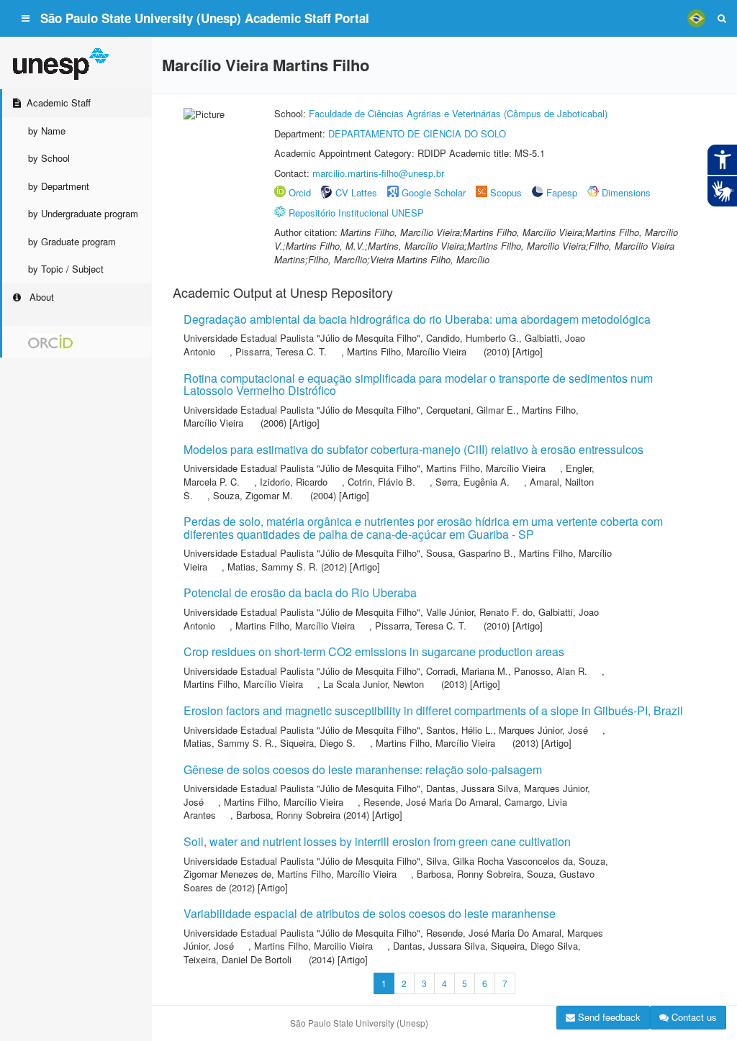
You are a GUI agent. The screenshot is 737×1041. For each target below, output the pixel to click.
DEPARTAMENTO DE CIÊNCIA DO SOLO (417, 133)
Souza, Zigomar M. (253, 495)
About (40, 297)
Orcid (300, 192)
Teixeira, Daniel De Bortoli (237, 959)
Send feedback (608, 1017)
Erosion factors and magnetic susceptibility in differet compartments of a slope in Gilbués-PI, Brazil (433, 710)
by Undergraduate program (83, 213)
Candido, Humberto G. (472, 338)
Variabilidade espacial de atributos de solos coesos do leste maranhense (370, 913)
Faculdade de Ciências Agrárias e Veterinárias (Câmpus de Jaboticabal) (458, 113)
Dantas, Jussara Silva (472, 788)
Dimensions (626, 192)
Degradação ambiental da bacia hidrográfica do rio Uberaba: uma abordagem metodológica (417, 319)
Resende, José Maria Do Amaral (431, 802)
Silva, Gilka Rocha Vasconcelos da (499, 861)
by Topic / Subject (66, 269)
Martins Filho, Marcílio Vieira (406, 351)
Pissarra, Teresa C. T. (281, 351)
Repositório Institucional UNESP (356, 212)
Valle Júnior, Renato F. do (479, 612)
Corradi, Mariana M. (467, 671)
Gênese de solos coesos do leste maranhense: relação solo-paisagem (363, 769)
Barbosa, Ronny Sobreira (288, 815)
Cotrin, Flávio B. (381, 481)
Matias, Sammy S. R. (272, 566)
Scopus (506, 192)
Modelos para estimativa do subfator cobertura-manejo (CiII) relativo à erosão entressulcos (413, 449)
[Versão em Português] (696, 18)
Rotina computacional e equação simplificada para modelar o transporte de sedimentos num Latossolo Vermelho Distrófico (418, 384)
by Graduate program (72, 241)
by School (49, 158)
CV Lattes (356, 192)
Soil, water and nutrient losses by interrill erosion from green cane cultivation (377, 841)
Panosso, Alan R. (550, 671)
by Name (46, 130)
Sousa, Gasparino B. (469, 553)
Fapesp (561, 192)
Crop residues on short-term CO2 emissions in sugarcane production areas (374, 651)
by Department (58, 186)
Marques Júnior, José (543, 730)
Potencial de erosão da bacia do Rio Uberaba (300, 592)
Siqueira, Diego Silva (534, 946)
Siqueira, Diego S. (318, 743)
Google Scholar (434, 192)
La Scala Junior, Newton (373, 684)
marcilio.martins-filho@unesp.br (378, 173)
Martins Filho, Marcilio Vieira (313, 946)
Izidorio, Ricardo (293, 481)
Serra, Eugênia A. (472, 481)
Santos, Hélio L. (459, 730)
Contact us (693, 1017)
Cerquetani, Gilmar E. (471, 410)
